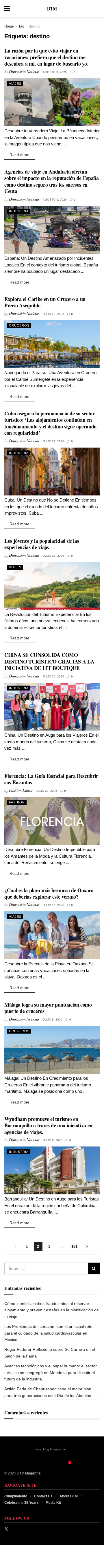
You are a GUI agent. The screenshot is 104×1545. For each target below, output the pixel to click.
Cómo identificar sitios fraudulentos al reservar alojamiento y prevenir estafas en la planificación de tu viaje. (51, 1310)
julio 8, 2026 (52, 1019)
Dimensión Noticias (24, 71)
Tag (21, 26)
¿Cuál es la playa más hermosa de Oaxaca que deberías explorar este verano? (49, 893)
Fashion (17, 802)
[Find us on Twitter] (6, 1529)
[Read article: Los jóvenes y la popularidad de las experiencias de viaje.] (52, 586)
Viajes (15, 83)
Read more (22, 154)
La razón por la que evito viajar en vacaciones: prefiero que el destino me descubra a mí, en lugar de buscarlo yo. (46, 57)
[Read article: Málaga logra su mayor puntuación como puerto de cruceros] (52, 1050)
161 (74, 1246)
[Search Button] (97, 8)
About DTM (69, 1496)
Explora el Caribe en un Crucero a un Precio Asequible (45, 302)
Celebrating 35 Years (21, 1503)
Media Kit (53, 1503)
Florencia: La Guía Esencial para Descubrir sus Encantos (51, 779)
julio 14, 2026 (53, 905)
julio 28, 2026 (53, 314)
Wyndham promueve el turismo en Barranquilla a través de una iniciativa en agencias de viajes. (48, 1125)
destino (34, 26)
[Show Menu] (7, 8)
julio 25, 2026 (53, 555)
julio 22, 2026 (46, 790)
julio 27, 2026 (53, 441)
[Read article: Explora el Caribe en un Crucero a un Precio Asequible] (52, 344)
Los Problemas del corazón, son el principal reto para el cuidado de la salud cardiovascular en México (48, 1333)
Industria (19, 211)
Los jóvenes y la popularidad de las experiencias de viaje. (41, 544)
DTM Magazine (29, 1473)
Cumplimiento (15, 1496)
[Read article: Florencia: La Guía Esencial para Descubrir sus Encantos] (52, 821)
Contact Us (43, 1496)
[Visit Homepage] (52, 9)
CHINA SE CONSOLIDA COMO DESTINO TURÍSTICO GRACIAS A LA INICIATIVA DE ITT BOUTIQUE (49, 661)
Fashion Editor (20, 790)
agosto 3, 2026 (55, 72)
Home (9, 26)
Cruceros (19, 325)
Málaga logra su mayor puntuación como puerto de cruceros (48, 1008)
